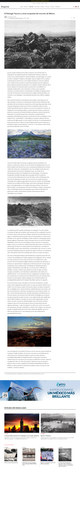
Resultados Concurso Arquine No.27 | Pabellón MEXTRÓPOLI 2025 (29, 464)
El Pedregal (26, 373)
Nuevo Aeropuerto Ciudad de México (34, 373)
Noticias (24, 447)
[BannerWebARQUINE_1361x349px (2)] (40, 400)
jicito (28, 18)
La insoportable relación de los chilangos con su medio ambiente (21, 435)
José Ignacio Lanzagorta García (16, 18)
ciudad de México (20, 373)
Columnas (6, 447)
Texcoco (42, 373)
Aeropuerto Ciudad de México (11, 373)
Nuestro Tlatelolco (46, 435)
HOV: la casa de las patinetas (11, 462)
